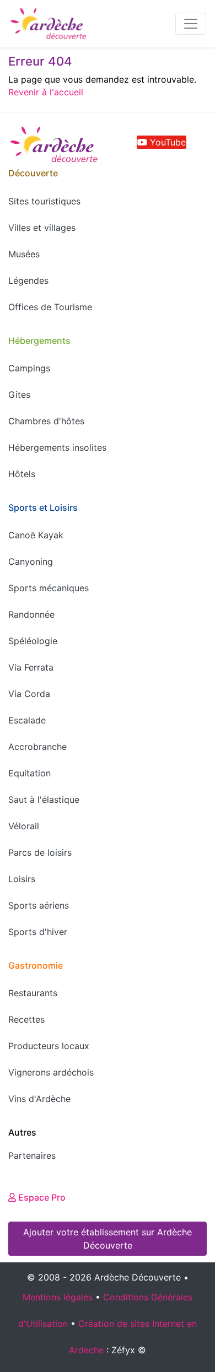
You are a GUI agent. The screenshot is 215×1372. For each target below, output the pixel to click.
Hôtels (21, 473)
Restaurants (32, 992)
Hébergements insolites (57, 447)
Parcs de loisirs (40, 852)
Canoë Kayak (35, 535)
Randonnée (31, 614)
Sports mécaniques (48, 587)
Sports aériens (38, 905)
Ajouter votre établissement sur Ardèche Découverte (107, 1239)
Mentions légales (58, 1297)
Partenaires (32, 1155)
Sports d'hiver (37, 931)
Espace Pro (41, 1197)
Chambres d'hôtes (46, 420)
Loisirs (21, 878)
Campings (29, 368)
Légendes (28, 280)
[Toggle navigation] (190, 24)
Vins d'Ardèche (39, 1098)
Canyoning (30, 561)
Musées (24, 254)
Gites (19, 394)
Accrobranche (37, 746)
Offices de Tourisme (50, 306)
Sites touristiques (44, 201)
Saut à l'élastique (43, 799)
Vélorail (23, 825)
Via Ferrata (30, 667)
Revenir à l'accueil (45, 92)
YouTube (166, 142)
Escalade (27, 720)
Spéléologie (32, 640)
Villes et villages (42, 227)
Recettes (26, 1019)
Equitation (29, 773)
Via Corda (29, 693)
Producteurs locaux (48, 1045)
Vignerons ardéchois (51, 1072)
